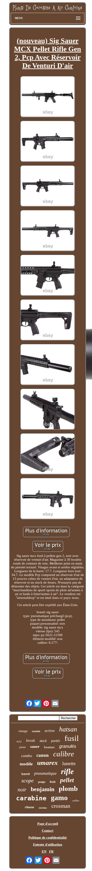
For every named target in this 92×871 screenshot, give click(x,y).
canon (42, 755)
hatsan (68, 729)
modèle (26, 764)
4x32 (19, 741)
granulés (67, 746)
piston (22, 747)
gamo (59, 798)
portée (55, 741)
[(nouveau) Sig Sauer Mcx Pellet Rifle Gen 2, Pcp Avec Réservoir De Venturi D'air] (47, 97)
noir (22, 789)
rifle (67, 771)
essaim (36, 731)
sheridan (43, 808)
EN (44, 851)
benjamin (42, 789)
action (50, 731)
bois (53, 781)
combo (26, 755)
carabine (31, 798)
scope (27, 780)
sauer (35, 746)
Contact (47, 830)
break (30, 740)
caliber (75, 800)
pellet (67, 780)
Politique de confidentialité (47, 837)
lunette (69, 763)
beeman (49, 747)
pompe (41, 781)
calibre (63, 754)
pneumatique (45, 773)
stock (43, 741)
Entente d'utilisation (47, 844)
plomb (68, 788)
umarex (47, 762)
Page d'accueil (47, 823)
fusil (72, 738)
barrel (25, 774)
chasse (29, 807)
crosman (60, 806)
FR (51, 851)
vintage (22, 731)
